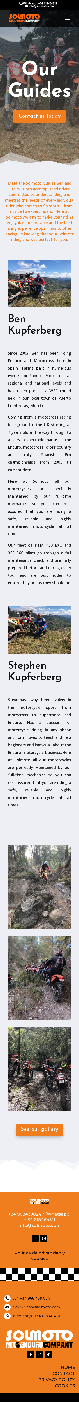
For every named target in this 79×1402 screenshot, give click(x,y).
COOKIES (65, 1385)
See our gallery (39, 1129)
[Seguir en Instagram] (43, 1238)
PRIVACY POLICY (56, 1379)
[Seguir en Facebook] (35, 1238)
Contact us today (40, 116)
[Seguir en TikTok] (48, 1354)
